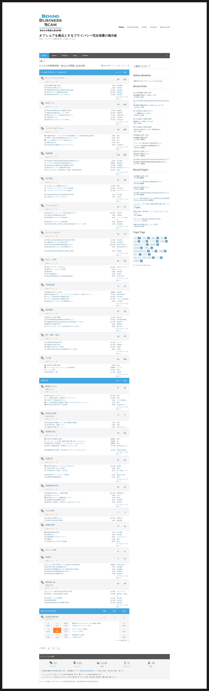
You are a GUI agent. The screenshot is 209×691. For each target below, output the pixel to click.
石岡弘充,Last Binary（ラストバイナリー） (60, 145)
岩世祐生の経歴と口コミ (54, 88)
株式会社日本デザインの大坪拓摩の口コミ (59, 247)
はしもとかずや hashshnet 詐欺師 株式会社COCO (64, 170)
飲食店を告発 (50, 413)
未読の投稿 (113, 671)
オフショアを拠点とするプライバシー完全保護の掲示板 (78, 35)
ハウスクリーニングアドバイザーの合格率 (59, 188)
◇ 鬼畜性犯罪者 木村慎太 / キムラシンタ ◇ (61, 398)
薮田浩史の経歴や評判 (53, 324)
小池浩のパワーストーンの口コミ (57, 197)
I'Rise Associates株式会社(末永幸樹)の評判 (60, 240)
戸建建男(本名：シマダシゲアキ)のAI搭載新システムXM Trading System (70, 136)
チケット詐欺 (50, 550)
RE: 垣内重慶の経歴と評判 (142, 93)
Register (65, 55)
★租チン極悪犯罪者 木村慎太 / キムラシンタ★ (61, 446)
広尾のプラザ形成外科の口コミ (56, 400)
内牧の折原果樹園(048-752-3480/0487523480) (62, 569)
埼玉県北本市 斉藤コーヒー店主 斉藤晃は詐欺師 (61, 423)
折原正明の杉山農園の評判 (54, 574)
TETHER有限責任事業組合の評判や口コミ (59, 319)
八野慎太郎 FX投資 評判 (54, 342)
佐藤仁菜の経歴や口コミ (54, 518)
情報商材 (49, 153)
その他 (48, 358)
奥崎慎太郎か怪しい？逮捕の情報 (57, 493)
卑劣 (135, 241)
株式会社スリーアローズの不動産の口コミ (59, 301)
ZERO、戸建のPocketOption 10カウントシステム (62, 138)
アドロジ (152, 241)
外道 (143, 241)
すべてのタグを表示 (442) (141, 265)
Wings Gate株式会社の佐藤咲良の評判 (58, 110)
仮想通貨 (49, 310)
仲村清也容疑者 (51, 600)
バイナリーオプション (54, 128)
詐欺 (135, 238)
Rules (144, 27)
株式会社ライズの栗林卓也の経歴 (57, 92)
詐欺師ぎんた (50, 535)
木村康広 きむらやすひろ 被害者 (56, 541)
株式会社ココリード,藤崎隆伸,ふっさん (58, 497)
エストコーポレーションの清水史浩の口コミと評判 (62, 326)
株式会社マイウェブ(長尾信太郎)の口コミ (59, 115)
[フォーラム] (41, 61)
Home (121, 27)
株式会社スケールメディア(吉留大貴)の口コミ (61, 213)
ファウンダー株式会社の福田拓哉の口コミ (59, 163)
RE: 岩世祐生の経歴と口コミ (143, 111)
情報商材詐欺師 (51, 485)
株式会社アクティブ (139, 244)
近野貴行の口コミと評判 (54, 292)
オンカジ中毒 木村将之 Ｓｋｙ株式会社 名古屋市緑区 (63, 564)
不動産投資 (50, 285)
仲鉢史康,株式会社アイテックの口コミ (58, 94)
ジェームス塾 (50, 370)
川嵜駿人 (147, 248)
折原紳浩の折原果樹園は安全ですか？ (58, 571)
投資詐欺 (49, 458)
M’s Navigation (51, 274)
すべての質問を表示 (122, 640)
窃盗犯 (48, 557)
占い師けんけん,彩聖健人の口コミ (57, 186)
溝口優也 (153, 244)
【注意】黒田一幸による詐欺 (55, 468)
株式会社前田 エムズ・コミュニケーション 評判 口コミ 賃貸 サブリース (69, 294)
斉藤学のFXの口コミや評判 (55, 347)
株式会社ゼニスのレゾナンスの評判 (57, 119)
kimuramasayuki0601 (141, 200)
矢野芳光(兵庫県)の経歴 (54, 439)
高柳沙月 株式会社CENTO (54, 520)
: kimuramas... (121, 564)
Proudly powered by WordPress (87, 681)
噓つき (145, 254)
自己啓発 (49, 178)
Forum (44, 55)
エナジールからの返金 (79, 629)
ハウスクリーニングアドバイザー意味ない (59, 190)
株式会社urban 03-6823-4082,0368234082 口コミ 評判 (66, 224)
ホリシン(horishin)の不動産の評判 (57, 297)
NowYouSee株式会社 (140, 251)
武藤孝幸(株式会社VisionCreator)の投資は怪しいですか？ (65, 322)
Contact (153, 27)
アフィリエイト (51, 205)
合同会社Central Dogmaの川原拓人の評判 (60, 251)
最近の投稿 (102, 671)
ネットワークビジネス (54, 78)
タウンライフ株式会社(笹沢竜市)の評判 (59, 591)
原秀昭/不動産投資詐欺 (53, 477)
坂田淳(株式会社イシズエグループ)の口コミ (60, 466)
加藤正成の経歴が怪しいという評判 (57, 113)
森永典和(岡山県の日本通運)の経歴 (57, 602)
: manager (119, 119)
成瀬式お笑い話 (51, 142)
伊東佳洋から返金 (78, 635)
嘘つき (136, 254)
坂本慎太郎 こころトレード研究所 (57, 475)
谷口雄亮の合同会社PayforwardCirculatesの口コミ (63, 161)
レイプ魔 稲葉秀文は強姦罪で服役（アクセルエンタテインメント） (67, 402)
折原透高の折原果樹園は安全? (55, 500)
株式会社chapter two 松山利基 (56, 405)
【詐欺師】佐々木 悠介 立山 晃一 (57, 470)
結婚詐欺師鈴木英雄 (52, 532)
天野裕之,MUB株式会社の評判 (56, 215)
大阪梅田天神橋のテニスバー (55, 427)
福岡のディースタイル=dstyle (56, 269)
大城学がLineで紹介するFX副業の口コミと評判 (61, 349)
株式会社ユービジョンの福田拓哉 (57, 222)
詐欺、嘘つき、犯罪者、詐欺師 (142, 257)
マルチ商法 (50, 510)
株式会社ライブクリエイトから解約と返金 (86, 623)
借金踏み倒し (50, 431)
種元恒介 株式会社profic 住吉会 (57, 594)
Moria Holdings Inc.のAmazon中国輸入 (59, 276)
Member (85, 55)
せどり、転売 (50, 259)
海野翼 (161, 251)
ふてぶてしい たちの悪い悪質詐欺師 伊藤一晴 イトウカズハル (66, 441)
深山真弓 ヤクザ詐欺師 (54, 598)
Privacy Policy (133, 27)
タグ (122, 671)
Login (75, 55)
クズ (158, 257)
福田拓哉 (136, 248)
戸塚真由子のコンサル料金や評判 (57, 242)
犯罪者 (162, 241)
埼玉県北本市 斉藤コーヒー (55, 425)
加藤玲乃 (49, 539)
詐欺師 (144, 238)
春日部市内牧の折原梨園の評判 (56, 567)
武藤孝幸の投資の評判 (53, 345)
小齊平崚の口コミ (52, 117)
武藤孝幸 (136, 261)
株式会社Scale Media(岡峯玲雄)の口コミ (59, 244)
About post (165, 27)
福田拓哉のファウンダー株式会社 (57, 217)
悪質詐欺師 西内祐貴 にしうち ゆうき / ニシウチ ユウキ (65, 443)
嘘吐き (153, 238)
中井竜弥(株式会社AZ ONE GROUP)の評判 (60, 195)
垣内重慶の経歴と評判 (53, 85)
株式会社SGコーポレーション (55, 395)
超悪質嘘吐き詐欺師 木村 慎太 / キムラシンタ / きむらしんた (66, 450)
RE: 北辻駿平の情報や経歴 (142, 119)
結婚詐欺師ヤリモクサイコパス (56, 537)
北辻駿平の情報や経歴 (53, 365)
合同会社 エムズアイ (52, 495)
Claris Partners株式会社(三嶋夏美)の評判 (59, 165)
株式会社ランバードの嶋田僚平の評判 (58, 167)
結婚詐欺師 (50, 525)
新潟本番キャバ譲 (52, 372)
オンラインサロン (52, 232)
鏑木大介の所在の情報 (53, 317)
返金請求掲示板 (51, 617)
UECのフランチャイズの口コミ (56, 267)
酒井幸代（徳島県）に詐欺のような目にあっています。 (64, 502)
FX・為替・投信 (52, 335)
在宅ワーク (50, 103)
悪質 (162, 238)
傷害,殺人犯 (50, 582)
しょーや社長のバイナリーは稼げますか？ (59, 140)
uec (153, 251)
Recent (54, 55)
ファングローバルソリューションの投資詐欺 (60, 367)
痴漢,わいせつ (51, 386)
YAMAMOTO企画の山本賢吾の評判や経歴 (59, 90)
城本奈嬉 (49, 271)
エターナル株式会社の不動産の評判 (57, 299)
